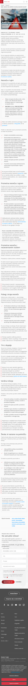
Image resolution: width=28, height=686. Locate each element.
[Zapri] (26, 663)
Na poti (7, 5)
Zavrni (14, 679)
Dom (2, 613)
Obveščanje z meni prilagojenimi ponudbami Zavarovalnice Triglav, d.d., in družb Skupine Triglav (13, 576)
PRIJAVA (26, 2)
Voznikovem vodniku (6, 76)
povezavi (4, 125)
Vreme (2, 631)
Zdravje (3, 623)
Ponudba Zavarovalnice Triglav (20, 629)
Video (16, 613)
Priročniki (14, 593)
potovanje (19, 524)
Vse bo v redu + (4, 640)
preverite (20, 173)
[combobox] (14, 551)
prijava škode (18, 518)
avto (13, 518)
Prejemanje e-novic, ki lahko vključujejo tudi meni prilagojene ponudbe (14, 571)
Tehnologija (4, 634)
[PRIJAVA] (26, 1)
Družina (3, 617)
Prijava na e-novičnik (14, 599)
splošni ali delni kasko (20, 376)
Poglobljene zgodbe (19, 620)
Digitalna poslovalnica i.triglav (20, 634)
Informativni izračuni (19, 638)
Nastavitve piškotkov (14, 675)
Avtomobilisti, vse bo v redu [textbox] (9, 551)
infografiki (17, 123)
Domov (2, 5)
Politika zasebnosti (19, 648)
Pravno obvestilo (18, 642)
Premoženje (4, 627)
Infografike (17, 623)
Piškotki (16, 645)
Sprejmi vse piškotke (14, 683)
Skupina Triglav (5, 657)
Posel (2, 637)
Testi (16, 617)
